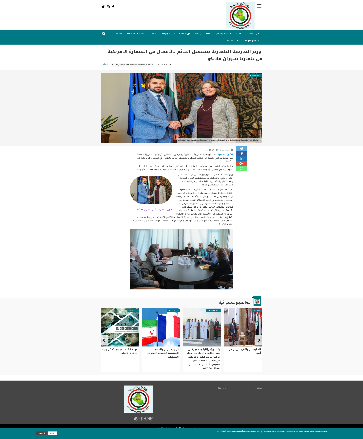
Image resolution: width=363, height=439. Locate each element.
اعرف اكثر (221, 431)
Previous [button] (258, 340)
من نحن (258, 388)
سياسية (240, 34)
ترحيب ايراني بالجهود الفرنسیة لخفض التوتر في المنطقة (204, 353)
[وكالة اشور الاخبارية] (240, 15)
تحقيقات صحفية (136, 34)
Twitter (103, 6)
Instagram (108, 6)
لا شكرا (41, 433)
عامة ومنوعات (251, 41)
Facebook (113, 6)
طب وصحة (232, 41)
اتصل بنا (222, 388)
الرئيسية (254, 34)
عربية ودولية (168, 34)
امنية (208, 34)
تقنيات (153, 34)
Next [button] (104, 340)
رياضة (198, 34)
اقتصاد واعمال (224, 34)
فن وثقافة (184, 34)
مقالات (118, 34)
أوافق (52, 433)
